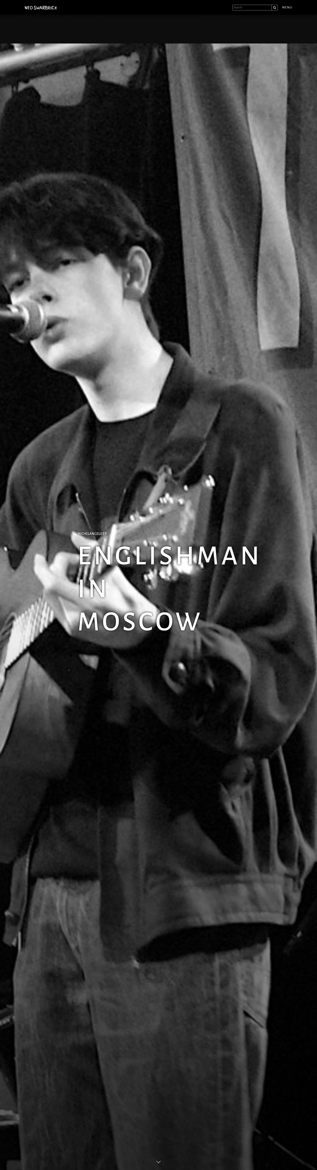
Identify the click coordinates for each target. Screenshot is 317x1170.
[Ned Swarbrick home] (41, 8)
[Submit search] (275, 7)
